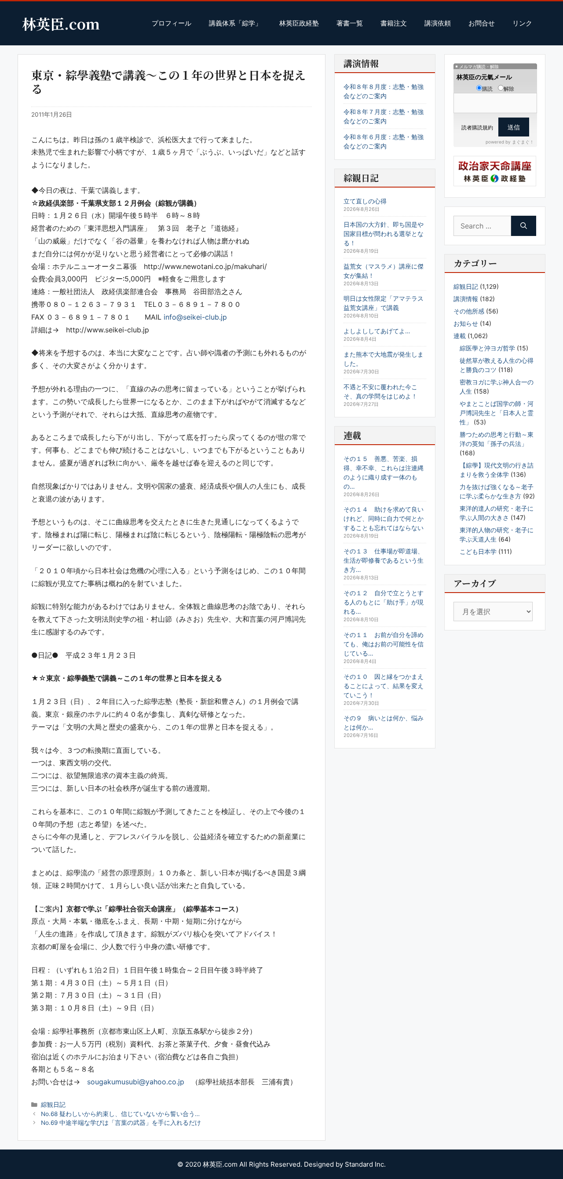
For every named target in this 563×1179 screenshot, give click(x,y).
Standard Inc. (365, 1164)
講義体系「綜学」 (235, 23)
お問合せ (481, 23)
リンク (522, 23)
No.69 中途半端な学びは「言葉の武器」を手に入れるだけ (121, 1122)
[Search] (523, 226)
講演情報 (465, 298)
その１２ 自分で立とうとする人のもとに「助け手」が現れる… (384, 602)
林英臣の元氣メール (484, 77)
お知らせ (465, 323)
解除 (509, 88)
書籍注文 (393, 23)
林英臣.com (61, 23)
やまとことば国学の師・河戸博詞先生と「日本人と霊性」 (497, 413)
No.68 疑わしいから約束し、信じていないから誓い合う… (120, 1113)
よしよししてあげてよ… (377, 331)
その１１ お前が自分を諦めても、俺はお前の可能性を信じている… (384, 644)
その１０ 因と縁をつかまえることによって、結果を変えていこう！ (384, 686)
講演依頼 (437, 23)
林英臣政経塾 (299, 23)
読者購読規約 (477, 127)
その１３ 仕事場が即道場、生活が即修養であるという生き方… (384, 560)
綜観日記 (53, 1104)
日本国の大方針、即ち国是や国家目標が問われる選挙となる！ (384, 234)
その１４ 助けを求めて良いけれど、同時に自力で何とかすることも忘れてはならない (384, 518)
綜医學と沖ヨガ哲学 (487, 348)
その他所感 (468, 311)
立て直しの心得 (365, 201)
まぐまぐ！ (523, 141)
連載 (459, 335)
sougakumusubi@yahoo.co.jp (135, 1081)
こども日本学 (478, 551)
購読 (487, 88)
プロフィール (171, 23)
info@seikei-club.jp (195, 317)
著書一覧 (349, 23)
